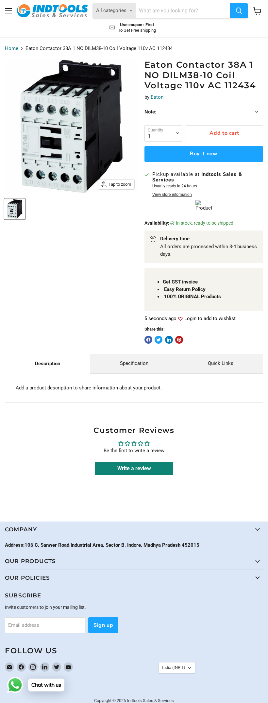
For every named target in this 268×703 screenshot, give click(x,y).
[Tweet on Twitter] (158, 340)
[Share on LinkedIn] (169, 340)
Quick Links (220, 363)
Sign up (103, 625)
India (173, 667)
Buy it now (203, 153)
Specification (134, 363)
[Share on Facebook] (148, 340)
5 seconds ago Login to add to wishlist (190, 318)
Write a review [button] (134, 468)
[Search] (239, 10)
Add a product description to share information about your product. (89, 388)
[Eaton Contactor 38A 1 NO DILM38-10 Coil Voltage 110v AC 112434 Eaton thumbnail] (14, 208)
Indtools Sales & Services (150, 700)
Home (11, 48)
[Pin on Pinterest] (179, 340)
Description (47, 364)
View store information (172, 194)
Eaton (157, 97)
